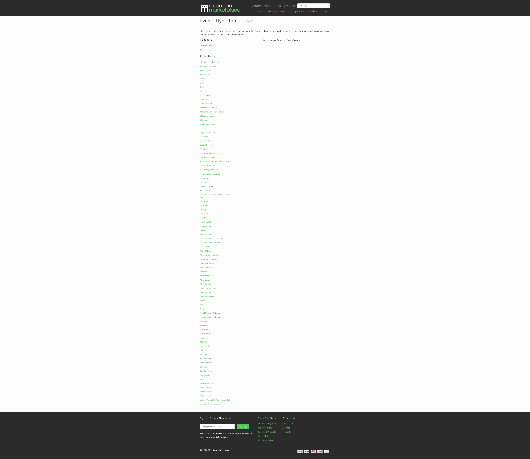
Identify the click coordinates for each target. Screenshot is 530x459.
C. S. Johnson (205, 95)
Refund (277, 6)
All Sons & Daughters (209, 66)
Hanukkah (204, 178)
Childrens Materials (208, 116)
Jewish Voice (205, 213)
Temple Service (206, 383)
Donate (267, 6)
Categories (297, 11)
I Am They (204, 201)
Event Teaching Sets (208, 153)
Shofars (203, 367)
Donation (204, 136)
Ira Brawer (204, 205)
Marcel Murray (206, 251)
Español (203, 149)
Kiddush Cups (206, 234)
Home (259, 11)
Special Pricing (206, 371)
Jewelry (203, 209)
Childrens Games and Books (212, 112)
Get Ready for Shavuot (209, 170)
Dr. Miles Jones (206, 141)
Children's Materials (208, 107)
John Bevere (205, 218)
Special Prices (264, 436)
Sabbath (203, 342)
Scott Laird (204, 346)
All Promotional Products (210, 62)
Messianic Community (209, 259)
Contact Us (256, 6)
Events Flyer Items (220, 21)
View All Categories (267, 423)
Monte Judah (205, 50)
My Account (289, 6)
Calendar (204, 99)
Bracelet (203, 91)
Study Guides (205, 375)
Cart (326, 11)
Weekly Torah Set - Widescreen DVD (215, 400)
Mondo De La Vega (208, 288)
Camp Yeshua (206, 103)
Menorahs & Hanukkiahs (210, 255)
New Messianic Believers (210, 317)
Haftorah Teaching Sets (210, 174)
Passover (204, 321)
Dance (203, 128)
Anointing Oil (205, 70)
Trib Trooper (205, 396)
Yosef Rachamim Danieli (210, 404)
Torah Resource (207, 387)
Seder (202, 350)
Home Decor (205, 190)
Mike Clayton (205, 280)
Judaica (203, 230)
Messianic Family (207, 263)
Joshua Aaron (205, 226)
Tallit (202, 379)
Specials (311, 11)
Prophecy (204, 338)
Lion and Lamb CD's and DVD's (213, 238)
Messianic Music (207, 267)
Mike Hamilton (206, 284)
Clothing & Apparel (208, 124)
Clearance (204, 120)
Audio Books (205, 74)
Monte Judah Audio (208, 296)
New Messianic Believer (210, 313)
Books (202, 87)
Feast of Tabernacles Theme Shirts (214, 161)
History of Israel (206, 186)
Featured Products (208, 165)
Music (283, 11)
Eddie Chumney (206, 45)
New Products (265, 427)
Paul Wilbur (205, 329)
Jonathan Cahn (206, 222)
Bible (202, 78)
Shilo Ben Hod (206, 362)
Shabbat (203, 354)
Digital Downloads (207, 132)
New (202, 304)
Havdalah (204, 182)
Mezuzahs (204, 275)
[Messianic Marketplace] (221, 8)
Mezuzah (204, 271)
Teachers (271, 11)
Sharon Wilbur (206, 358)
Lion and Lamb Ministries (210, 242)
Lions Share (205, 247)
